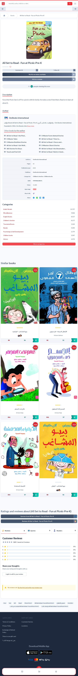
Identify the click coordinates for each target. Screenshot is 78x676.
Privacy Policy (6, 626)
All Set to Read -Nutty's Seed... (52, 152)
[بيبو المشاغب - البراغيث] (20, 295)
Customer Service (27, 622)
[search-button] (69, 3)
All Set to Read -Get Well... (16, 145)
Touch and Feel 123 (13, 152)
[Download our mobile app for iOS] (32, 652)
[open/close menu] (75, 3)
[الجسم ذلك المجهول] (58, 373)
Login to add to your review (14, 574)
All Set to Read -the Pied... (16, 136)
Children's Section (38, 176)
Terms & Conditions (8, 622)
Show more (30, 126)
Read (20, 603)
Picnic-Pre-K (28, 603)
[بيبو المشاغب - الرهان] (58, 450)
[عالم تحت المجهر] (20, 373)
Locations (25, 626)
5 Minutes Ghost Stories (50, 145)
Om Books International (19, 118)
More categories (39, 244)
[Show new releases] (39, 667)
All (15, 603)
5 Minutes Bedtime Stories (16, 142)
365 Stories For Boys (14, 149)
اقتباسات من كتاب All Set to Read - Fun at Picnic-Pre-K (24, 606)
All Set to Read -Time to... (50, 139)
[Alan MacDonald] (21, 336)
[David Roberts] (19, 336)
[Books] (22, 671)
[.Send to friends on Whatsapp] (37, 198)
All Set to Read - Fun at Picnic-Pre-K (44, 603)
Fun (5, 603)
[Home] (4, 16)
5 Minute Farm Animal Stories (52, 136)
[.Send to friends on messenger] (34, 198)
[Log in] (56, 671)
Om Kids (70, 603)
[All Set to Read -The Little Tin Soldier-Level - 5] (75, 9)
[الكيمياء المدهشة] (20, 450)
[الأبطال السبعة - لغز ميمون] (58, 295)
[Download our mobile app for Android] (45, 652)
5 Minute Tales (11, 139)
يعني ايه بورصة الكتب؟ (8, 640)
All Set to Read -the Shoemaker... (53, 149)
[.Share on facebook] (43, 198)
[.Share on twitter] (40, 198)
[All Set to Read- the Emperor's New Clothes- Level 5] (3, 9)
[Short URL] (53, 193)
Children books (48, 176)
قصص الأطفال (61, 603)
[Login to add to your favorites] (10, 67)
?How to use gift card (9, 636)
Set (10, 603)
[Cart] (39, 671)
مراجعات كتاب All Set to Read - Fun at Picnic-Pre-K (55, 606)
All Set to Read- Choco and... (52, 142)
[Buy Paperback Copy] (20, 340)
